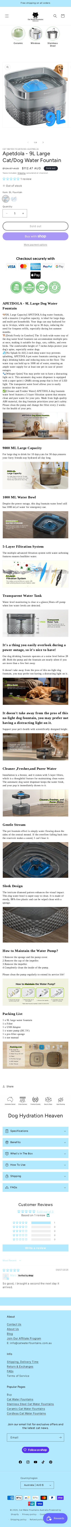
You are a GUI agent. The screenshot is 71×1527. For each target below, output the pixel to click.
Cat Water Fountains (20, 1399)
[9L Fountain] (6, 199)
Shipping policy (19, 1519)
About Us (13, 1329)
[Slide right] (43, 142)
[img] (11, 1270)
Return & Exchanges (20, 1366)
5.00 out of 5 (45, 1211)
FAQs (10, 1371)
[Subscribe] (60, 1437)
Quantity (7, 206)
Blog (10, 1333)
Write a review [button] (35, 1248)
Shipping (22, 173)
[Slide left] (28, 142)
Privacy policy (29, 1514)
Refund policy (37, 1519)
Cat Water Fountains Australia (33, 1510)
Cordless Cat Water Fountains (26, 1413)
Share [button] (10, 1086)
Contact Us (14, 1324)
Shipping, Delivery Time (23, 1361)
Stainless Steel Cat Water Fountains (30, 1404)
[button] (7, 16)
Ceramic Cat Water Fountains (26, 1408)
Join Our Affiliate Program (24, 1338)
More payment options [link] (35, 244)
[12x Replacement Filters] (14, 199)
